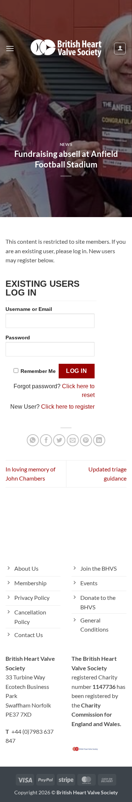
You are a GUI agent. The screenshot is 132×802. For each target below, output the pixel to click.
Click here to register (68, 407)
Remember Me (38, 371)
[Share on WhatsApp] (33, 440)
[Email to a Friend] (73, 440)
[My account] (120, 48)
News (66, 144)
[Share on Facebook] (46, 440)
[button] (10, 48)
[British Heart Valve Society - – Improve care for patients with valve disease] (66, 48)
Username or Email (29, 309)
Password (18, 337)
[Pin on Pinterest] (86, 440)
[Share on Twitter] (59, 440)
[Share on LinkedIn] (99, 440)
